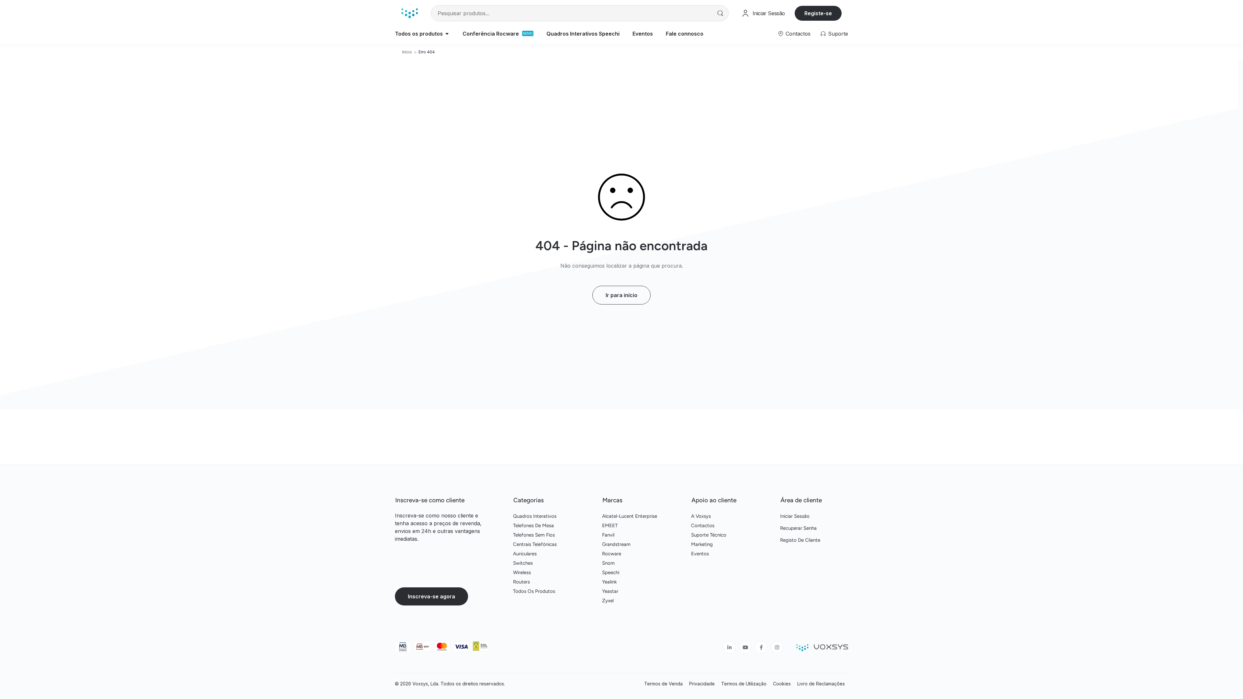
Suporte (838, 33)
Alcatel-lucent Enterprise (629, 516)
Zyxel (608, 601)
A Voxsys (701, 516)
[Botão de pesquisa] (720, 13)
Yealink (609, 582)
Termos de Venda (663, 683)
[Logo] (409, 13)
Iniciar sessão (795, 516)
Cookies (782, 683)
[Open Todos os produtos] (447, 33)
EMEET (610, 525)
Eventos (700, 554)
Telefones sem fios (534, 535)
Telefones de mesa (533, 525)
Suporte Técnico (708, 535)
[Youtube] (745, 647)
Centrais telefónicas (535, 544)
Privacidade (702, 683)
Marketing (702, 544)
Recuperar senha (798, 528)
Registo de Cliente (800, 540)
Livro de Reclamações (821, 683)
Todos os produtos (534, 591)
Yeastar (610, 591)
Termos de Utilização (744, 683)
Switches (523, 563)
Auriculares (525, 554)
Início (407, 52)
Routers (521, 582)
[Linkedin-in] (729, 647)
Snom (608, 563)
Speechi (610, 572)
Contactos (798, 33)
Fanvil (608, 535)
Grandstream (616, 544)
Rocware (611, 554)
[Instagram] (777, 647)
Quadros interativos (534, 516)
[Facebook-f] (761, 647)
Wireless (522, 572)
